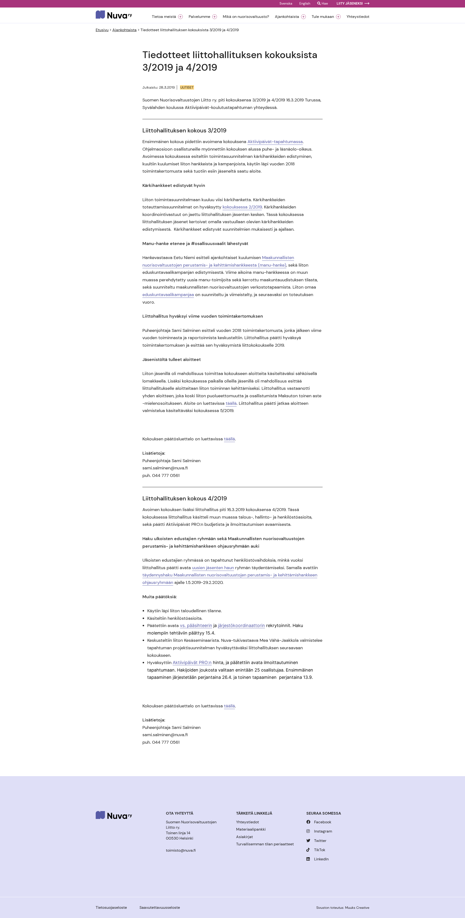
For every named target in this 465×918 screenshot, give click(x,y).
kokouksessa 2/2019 (242, 207)
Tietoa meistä (164, 16)
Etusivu (102, 29)
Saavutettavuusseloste (160, 907)
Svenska (285, 4)
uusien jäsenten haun (213, 568)
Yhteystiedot (358, 16)
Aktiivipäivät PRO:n (192, 662)
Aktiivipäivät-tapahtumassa (275, 142)
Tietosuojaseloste (111, 907)
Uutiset (187, 87)
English (304, 4)
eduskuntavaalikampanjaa (168, 295)
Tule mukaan (323, 16)
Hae (324, 4)
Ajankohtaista (287, 16)
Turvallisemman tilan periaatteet (265, 844)
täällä (231, 403)
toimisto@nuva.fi (181, 850)
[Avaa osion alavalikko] (180, 16)
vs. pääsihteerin (196, 625)
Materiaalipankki (251, 829)
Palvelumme (199, 16)
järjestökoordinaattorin (241, 625)
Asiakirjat (244, 836)
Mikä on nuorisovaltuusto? (246, 16)
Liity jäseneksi (350, 4)
